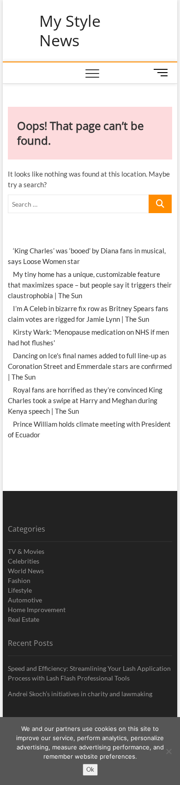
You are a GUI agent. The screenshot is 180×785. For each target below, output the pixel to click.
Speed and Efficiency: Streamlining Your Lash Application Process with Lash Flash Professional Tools (89, 673)
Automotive (25, 600)
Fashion (19, 580)
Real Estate (23, 619)
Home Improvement (37, 609)
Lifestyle (20, 590)
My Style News (70, 31)
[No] (168, 751)
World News (26, 571)
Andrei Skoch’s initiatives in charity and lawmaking (80, 694)
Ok (90, 769)
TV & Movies (26, 551)
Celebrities (23, 561)
